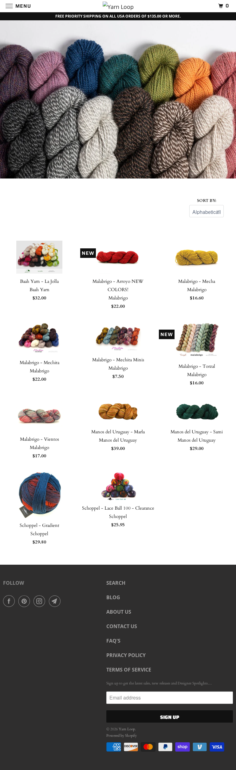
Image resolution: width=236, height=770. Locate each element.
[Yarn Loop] (118, 6)
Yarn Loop (127, 729)
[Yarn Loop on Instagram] (40, 601)
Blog (113, 597)
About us (118, 611)
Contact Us (121, 626)
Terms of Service (128, 669)
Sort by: (206, 200)
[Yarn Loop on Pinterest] (25, 601)
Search (115, 583)
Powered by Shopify (121, 735)
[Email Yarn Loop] (56, 601)
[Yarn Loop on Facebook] (10, 601)
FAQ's (113, 640)
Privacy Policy (126, 655)
